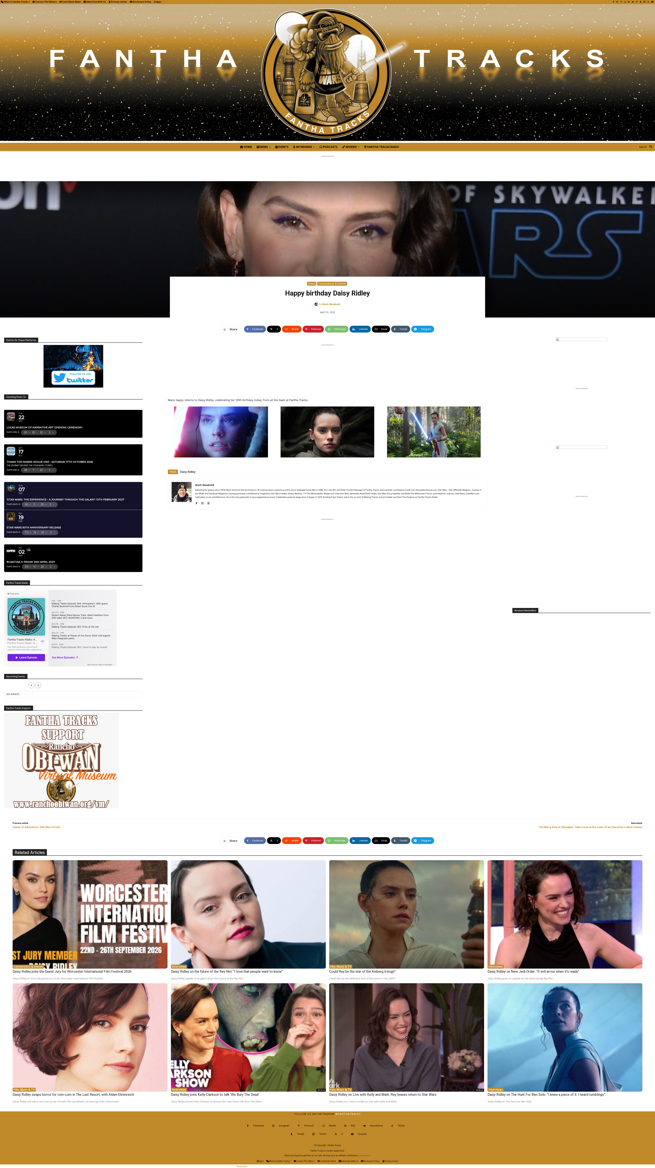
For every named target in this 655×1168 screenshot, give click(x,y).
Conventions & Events (332, 283)
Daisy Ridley (188, 472)
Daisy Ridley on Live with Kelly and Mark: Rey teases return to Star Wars (382, 1094)
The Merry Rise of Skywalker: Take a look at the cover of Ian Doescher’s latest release (590, 827)
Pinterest (309, 1125)
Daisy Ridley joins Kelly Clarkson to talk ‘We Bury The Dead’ (215, 1094)
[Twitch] (644, 2)
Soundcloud (376, 1125)
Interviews (179, 966)
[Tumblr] (641, 2)
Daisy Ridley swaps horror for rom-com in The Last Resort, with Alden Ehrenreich (73, 1094)
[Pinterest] (621, 2)
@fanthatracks (348, 1114)
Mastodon (242, 1166)
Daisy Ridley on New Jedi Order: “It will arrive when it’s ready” (533, 971)
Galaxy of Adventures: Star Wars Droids (36, 827)
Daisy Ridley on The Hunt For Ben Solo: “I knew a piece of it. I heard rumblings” (546, 1094)
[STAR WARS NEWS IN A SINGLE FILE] (327, 73)
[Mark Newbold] (317, 304)
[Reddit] (625, 2)
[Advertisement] (327, 165)
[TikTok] (637, 2)
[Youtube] (652, 2)
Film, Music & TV (340, 966)
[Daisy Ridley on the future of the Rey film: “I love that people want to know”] (248, 914)
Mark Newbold (331, 304)
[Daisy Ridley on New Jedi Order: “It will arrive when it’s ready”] (564, 914)
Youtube (362, 1134)
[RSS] (629, 2)
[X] (648, 2)
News (311, 283)
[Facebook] (613, 2)
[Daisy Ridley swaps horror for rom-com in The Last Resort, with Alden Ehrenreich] (90, 1037)
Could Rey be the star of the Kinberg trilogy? (362, 971)
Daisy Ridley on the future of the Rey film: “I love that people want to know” (227, 971)
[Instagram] (617, 2)
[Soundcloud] (633, 2)
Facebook (258, 1125)
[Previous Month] (31, 685)
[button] (647, 147)
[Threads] (208, 502)
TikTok (401, 1125)
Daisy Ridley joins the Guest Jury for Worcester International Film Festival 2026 (72, 971)
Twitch (322, 1134)
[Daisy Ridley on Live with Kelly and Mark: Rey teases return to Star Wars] (406, 1037)
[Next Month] (38, 685)
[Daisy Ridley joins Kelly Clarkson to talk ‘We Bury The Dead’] (248, 1037)
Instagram (284, 1125)
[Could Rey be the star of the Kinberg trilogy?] (406, 914)
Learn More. (365, 1155)
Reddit (332, 1125)
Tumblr (300, 1134)
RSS (353, 1125)
